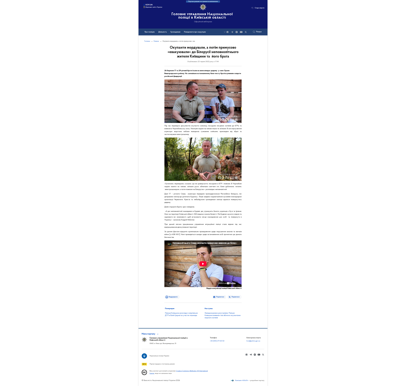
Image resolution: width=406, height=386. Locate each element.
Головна (147, 41)
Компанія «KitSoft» (241, 380)
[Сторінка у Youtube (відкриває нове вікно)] (241, 32)
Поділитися (220, 297)
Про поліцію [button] (150, 32)
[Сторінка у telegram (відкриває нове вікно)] (232, 32)
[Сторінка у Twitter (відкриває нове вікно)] (245, 32)
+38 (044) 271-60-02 (217, 341)
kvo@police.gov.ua (253, 341)
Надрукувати (173, 297)
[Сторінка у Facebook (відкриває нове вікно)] (227, 32)
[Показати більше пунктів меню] (224, 32)
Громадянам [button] (175, 32)
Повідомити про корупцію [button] (195, 32)
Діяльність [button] (162, 32)
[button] (150, 334)
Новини (156, 41)
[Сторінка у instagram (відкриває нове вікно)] (236, 32)
